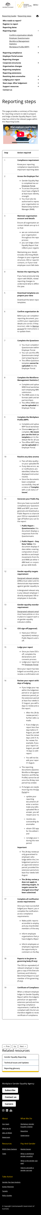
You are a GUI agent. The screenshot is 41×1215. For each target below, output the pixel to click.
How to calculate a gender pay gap (27, 1169)
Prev (8, 1046)
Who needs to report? (12, 20)
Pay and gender (28, 1143)
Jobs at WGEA (7, 1133)
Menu (35, 5)
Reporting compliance (12, 53)
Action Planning (8, 1187)
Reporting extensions (12, 73)
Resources (7, 1143)
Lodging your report (11, 80)
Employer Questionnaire (19, 38)
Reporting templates (12, 69)
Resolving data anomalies (14, 76)
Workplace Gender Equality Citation (27, 1125)
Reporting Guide (9, 16)
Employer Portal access (13, 56)
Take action (7, 1176)
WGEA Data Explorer (9, 1149)
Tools (4, 1154)
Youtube (11, 1111)
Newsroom (6, 1137)
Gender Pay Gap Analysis (11, 1182)
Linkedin (7, 1111)
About (5, 1118)
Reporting (24, 1131)
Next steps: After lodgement (15, 83)
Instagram (3, 1111)
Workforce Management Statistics (19, 42)
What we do (6, 1128)
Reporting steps (24, 16)
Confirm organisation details (21, 35)
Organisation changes (12, 66)
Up (15, 1046)
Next (22, 1046)
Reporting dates (10, 27)
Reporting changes (11, 59)
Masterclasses (26, 1149)
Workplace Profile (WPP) (19, 47)
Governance (25, 1135)
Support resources (11, 86)
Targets (5, 1191)
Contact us (7, 90)
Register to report (10, 24)
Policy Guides (7, 1195)
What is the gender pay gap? (29, 1162)
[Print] (37, 16)
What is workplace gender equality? (27, 1155)
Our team (5, 1124)
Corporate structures (12, 63)
